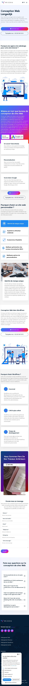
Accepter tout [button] (7, 679)
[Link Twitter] (5, 630)
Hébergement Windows (6, 640)
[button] (11, 682)
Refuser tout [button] (16, 679)
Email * (4, 524)
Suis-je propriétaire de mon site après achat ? (13, 575)
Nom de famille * (7, 518)
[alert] (11, 669)
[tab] (14, 223)
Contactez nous (15, 28)
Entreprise (5, 535)
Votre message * (7, 540)
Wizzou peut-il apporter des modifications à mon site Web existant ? (13, 587)
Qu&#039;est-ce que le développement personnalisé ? (11, 606)
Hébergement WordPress (7, 642)
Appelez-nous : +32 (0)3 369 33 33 (15, 33)
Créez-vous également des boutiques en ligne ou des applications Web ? (13, 593)
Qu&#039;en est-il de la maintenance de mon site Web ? (13, 581)
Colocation (3, 651)
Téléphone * (6, 529)
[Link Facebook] (2, 630)
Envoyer (4, 551)
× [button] (19, 654)
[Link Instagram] (8, 630)
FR (24, 2)
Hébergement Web (5, 637)
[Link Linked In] (12, 630)
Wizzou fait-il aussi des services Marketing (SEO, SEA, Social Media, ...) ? (13, 600)
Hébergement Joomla (6, 645)
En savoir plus (13, 665)
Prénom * (5, 513)
